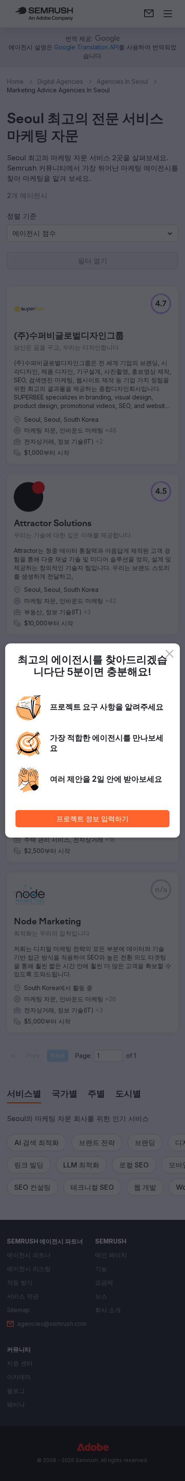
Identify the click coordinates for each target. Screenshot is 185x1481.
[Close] (169, 653)
